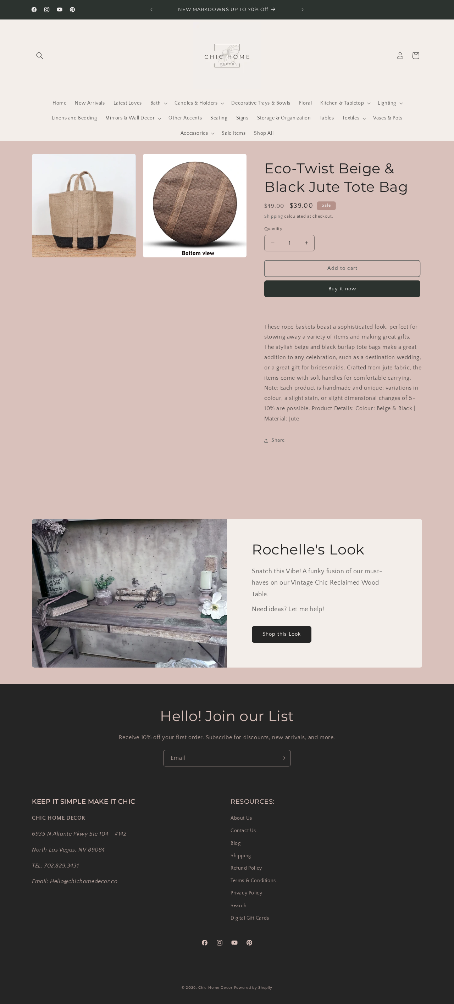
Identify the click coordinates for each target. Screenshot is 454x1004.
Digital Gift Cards (250, 918)
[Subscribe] (282, 758)
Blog (235, 843)
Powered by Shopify (253, 988)
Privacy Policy (246, 893)
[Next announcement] (302, 9)
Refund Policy (246, 868)
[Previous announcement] (151, 9)
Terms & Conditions (253, 880)
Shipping (273, 216)
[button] (40, 55)
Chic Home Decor (215, 988)
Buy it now (342, 289)
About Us (241, 818)
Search (239, 906)
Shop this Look (281, 634)
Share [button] (278, 440)
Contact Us (243, 830)
